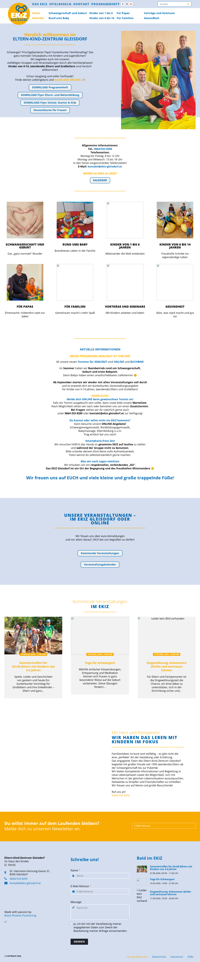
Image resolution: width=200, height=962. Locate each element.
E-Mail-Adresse (81, 886)
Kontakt (81, 4)
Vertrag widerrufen (137, 956)
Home (36, 13)
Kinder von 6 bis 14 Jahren (175, 245)
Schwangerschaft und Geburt (25, 245)
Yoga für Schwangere (100, 663)
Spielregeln (60, 4)
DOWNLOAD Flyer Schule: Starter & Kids (50, 102)
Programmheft (105, 4)
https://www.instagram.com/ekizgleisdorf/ (127, 4)
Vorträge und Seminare (159, 13)
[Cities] (131, 4)
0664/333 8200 (121, 795)
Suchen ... (188, 4)
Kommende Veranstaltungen (100, 553)
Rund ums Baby (59, 18)
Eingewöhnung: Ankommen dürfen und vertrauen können (167, 666)
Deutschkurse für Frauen (50, 110)
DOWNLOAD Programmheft (50, 87)
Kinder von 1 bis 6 (101, 13)
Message (76, 902)
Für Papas (123, 13)
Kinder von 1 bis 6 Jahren (125, 245)
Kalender (38, 18)
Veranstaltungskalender (100, 564)
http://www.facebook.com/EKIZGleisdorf (122, 4)
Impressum (177, 956)
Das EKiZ (39, 4)
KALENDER (100, 180)
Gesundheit (151, 18)
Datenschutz (159, 956)
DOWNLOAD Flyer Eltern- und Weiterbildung (50, 95)
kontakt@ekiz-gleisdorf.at (25, 883)
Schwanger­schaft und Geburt (68, 13)
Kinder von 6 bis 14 (101, 18)
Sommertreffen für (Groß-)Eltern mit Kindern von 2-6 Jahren (33, 666)
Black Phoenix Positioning (20, 915)
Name (75, 870)
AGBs (190, 956)
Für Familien (125, 18)
